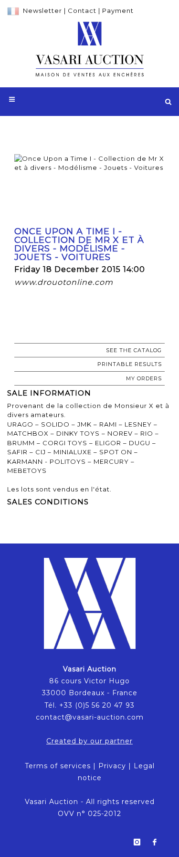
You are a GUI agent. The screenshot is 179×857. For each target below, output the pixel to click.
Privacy (112, 766)
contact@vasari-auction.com (90, 717)
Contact (82, 10)
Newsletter (42, 10)
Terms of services (58, 766)
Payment (118, 10)
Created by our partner (89, 741)
